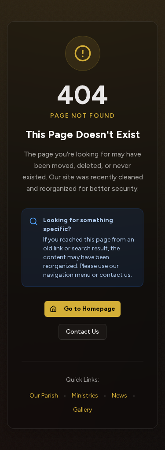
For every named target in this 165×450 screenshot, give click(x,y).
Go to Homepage (89, 308)
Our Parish (43, 395)
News (119, 395)
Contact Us (82, 331)
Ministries (85, 395)
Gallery (82, 409)
